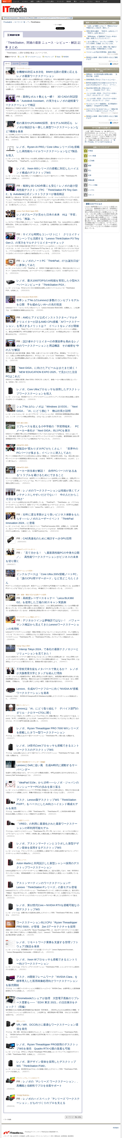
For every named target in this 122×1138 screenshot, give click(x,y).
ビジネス (25, 1)
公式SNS (15, 1136)
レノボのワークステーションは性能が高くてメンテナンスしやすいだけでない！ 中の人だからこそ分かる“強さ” (43, 494)
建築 (89, 165)
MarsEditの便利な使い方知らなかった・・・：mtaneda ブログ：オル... (98, 89)
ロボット (91, 195)
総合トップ (6, 1)
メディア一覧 (7, 1136)
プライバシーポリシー (43, 1136)
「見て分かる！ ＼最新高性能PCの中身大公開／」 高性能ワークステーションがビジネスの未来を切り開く (42, 557)
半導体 (90, 151)
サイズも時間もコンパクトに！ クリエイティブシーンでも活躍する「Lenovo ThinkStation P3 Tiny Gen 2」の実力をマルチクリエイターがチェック (43, 238)
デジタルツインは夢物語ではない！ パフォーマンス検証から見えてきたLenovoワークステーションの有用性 (43, 624)
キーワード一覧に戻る (73, 1117)
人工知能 (69, 18)
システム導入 (49, 1)
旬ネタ (98, 1)
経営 (32, 1)
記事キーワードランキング (101, 147)
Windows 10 (23, 18)
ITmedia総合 (7, 22)
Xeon (58, 57)
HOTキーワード (101, 200)
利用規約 (116, 1128)
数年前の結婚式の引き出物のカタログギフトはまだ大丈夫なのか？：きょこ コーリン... (101, 84)
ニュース (16, 1)
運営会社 (57, 1136)
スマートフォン (53, 18)
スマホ (82, 1)
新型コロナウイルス (40, 18)
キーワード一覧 (19, 22)
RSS (52, 1136)
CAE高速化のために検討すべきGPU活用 (47, 538)
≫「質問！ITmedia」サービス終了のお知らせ (100, 141)
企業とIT (39, 1)
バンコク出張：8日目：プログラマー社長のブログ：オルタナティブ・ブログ (101, 94)
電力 (75, 1)
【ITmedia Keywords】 (10, 18)
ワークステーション (34, 57)
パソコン (90, 1)
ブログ (105, 1)
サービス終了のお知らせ (101, 128)
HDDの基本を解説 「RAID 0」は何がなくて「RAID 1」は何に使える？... (102, 32)
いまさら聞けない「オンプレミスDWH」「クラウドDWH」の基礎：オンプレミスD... (102, 42)
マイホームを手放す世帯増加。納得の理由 (102, 53)
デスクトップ (49, 57)
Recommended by (104, 64)
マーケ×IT (60, 1)
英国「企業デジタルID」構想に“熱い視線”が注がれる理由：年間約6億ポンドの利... (101, 48)
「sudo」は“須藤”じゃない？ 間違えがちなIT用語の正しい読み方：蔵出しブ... (101, 27)
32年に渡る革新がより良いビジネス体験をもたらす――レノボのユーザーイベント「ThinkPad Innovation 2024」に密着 (43, 518)
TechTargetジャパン (105, 23)
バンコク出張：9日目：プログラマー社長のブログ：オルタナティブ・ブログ (101, 99)
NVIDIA (66, 57)
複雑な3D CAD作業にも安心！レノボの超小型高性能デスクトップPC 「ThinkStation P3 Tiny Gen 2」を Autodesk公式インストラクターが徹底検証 (42, 190)
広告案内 (22, 1136)
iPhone (31, 18)
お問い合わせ (30, 1136)
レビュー (24, 63)
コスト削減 (92, 156)
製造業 (69, 1)
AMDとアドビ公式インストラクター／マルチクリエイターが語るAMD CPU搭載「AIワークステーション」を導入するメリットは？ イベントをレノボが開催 (43, 321)
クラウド (62, 18)
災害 (89, 175)
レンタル (91, 190)
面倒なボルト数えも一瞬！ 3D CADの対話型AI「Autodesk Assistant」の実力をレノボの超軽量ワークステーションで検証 (42, 100)
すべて (7, 63)
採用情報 (64, 1136)
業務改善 (91, 180)
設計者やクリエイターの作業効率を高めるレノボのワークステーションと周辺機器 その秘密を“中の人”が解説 (42, 345)
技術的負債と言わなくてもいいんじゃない (101, 79)
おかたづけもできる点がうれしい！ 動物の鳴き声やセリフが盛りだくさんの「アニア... (102, 111)
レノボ (22, 57)
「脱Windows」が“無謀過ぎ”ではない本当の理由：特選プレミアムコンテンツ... (101, 37)
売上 (89, 170)
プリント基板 (92, 185)
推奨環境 (71, 1136)
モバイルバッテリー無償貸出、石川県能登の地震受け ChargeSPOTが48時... (101, 105)
